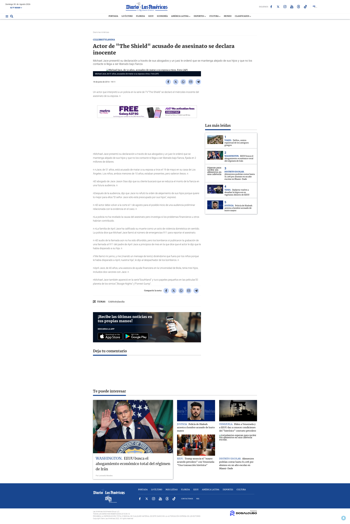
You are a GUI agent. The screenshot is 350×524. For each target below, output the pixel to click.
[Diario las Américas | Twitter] (278, 6)
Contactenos (187, 499)
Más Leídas (172, 490)
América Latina (180, 16)
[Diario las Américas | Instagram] (285, 6)
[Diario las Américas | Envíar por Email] (190, 82)
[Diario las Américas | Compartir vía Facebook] (168, 82)
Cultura (214, 16)
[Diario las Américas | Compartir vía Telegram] (198, 82)
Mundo (227, 16)
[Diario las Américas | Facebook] (271, 6)
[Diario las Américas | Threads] (298, 6)
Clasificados (242, 16)
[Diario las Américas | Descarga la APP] (111, 336)
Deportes (199, 16)
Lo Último (127, 16)
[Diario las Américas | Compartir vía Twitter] (175, 82)
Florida (140, 16)
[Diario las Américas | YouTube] (291, 6)
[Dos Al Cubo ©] (243, 515)
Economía (162, 16)
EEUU (151, 16)
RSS (197, 499)
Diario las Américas (101, 32)
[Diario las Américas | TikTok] (305, 6)
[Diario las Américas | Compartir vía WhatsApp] (183, 82)
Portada (113, 16)
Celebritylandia (116, 302)
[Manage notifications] (343, 518)
